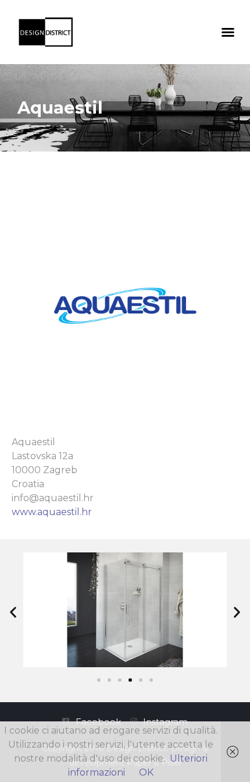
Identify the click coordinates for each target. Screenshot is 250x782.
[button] (227, 32)
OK (146, 772)
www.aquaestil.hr (52, 511)
